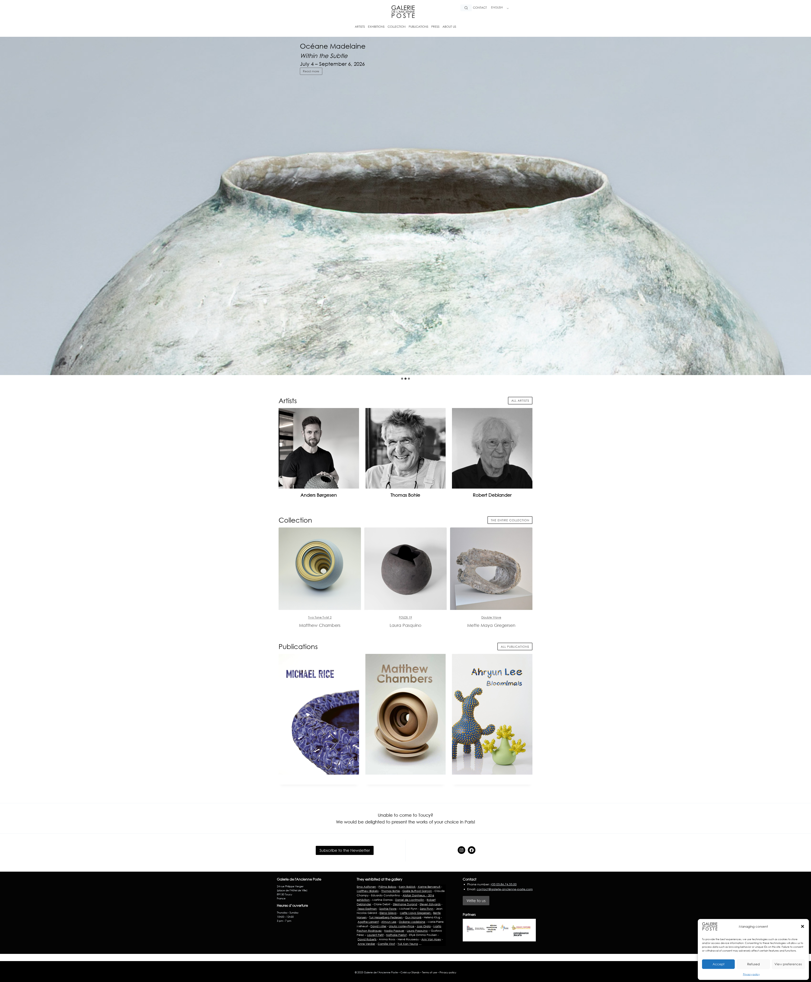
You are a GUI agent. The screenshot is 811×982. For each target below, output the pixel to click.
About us (449, 26)
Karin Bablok (407, 886)
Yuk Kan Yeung (407, 943)
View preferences (788, 964)
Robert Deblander (492, 495)
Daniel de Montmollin (409, 899)
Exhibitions (376, 26)
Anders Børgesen (319, 495)
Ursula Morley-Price (401, 926)
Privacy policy (751, 974)
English (497, 7)
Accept (718, 964)
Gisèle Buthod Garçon (417, 891)
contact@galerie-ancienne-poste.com (505, 889)
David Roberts (367, 939)
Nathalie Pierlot (396, 935)
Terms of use (429, 972)
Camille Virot (386, 943)
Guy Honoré (413, 917)
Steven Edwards (430, 904)
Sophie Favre (387, 908)
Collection (397, 26)
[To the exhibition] (320, 568)
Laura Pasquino (417, 930)
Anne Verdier (366, 943)
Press (435, 26)
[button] (802, 926)
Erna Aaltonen (366, 886)
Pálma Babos (387, 886)
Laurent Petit (375, 935)
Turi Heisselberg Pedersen (386, 917)
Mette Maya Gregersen (415, 913)
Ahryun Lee (388, 921)
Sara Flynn (426, 908)
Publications (418, 26)
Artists (360, 26)
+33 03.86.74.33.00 (503, 884)
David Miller (378, 926)
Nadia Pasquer (394, 930)
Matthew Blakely (368, 891)
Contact (480, 7)
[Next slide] (804, 367)
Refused (753, 964)
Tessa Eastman (367, 908)
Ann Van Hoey (431, 939)
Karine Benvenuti (428, 886)
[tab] (402, 379)
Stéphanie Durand (405, 904)
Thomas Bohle (405, 495)
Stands (415, 972)
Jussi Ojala (424, 926)
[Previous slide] (794, 367)
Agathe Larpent (368, 921)
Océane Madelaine (412, 921)
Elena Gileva (388, 913)
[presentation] (319, 448)
